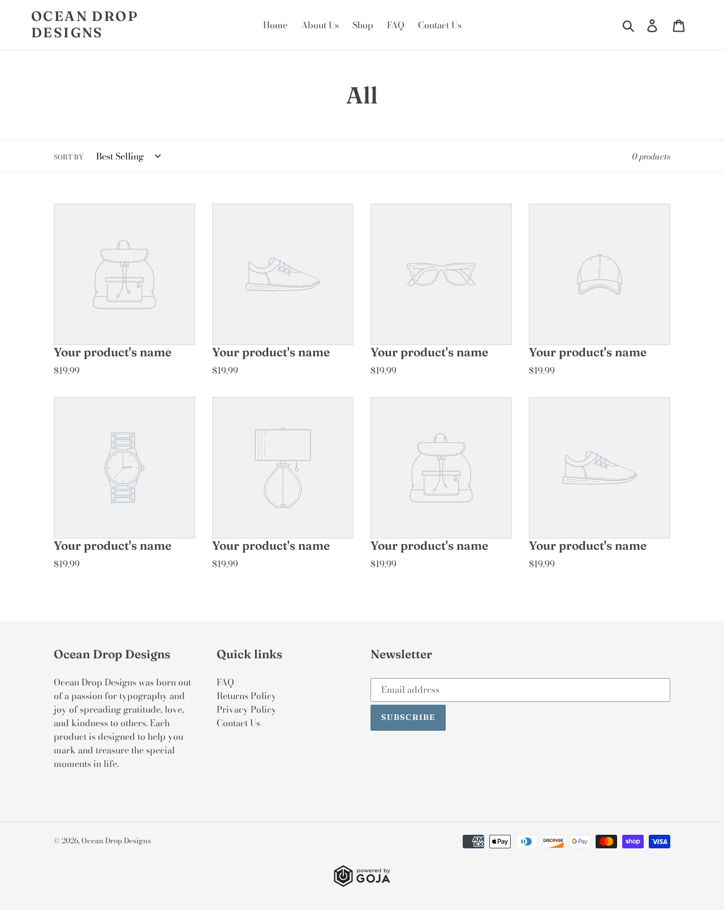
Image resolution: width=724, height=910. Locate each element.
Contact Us (238, 723)
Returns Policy (247, 695)
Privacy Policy (247, 709)
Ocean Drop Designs (85, 24)
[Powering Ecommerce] (362, 883)
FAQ (225, 682)
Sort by (69, 157)
